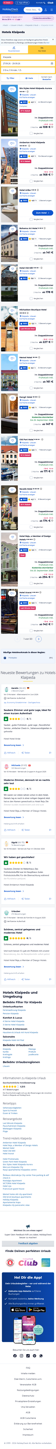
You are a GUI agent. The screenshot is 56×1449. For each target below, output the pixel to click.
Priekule (32, 1051)
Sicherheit (28, 1429)
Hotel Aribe (25, 190)
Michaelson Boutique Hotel (32, 309)
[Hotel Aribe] (9, 204)
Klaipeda (7, 1049)
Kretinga (7, 1057)
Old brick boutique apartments (17, 1197)
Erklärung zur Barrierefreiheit (28, 1423)
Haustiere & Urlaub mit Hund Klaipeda (20, 1032)
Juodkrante (33, 1054)
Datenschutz (28, 1396)
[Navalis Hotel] (9, 507)
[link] (45, 10)
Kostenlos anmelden (42, 18)
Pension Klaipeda (11, 1013)
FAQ (28, 1368)
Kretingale (7, 1054)
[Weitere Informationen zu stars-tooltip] (27, 91)
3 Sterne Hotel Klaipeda (13, 1024)
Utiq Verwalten (28, 1407)
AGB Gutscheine (28, 1418)
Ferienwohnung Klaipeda (14, 1010)
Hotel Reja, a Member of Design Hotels (20, 1145)
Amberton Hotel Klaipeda (32, 142)
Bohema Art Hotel (28, 228)
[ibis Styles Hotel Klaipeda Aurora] (9, 110)
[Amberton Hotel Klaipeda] (9, 161)
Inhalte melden (28, 1373)
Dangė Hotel (25, 397)
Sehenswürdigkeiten (12, 1107)
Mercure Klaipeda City (13, 1167)
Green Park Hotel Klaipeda (15, 1161)
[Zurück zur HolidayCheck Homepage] (10, 9)
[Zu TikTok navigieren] (28, 1356)
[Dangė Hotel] (9, 414)
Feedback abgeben (28, 1243)
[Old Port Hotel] (9, 458)
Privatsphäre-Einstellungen (28, 1401)
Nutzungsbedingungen (28, 1390)
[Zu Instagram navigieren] (21, 1356)
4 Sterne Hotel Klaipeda (13, 1021)
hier (47, 43)
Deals (7, 3)
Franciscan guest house (13, 1188)
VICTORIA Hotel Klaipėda (14, 1183)
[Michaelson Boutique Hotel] (9, 328)
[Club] (17, 19)
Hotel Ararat (25, 592)
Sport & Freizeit (10, 1110)
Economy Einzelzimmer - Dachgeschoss (23, 703)
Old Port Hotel (26, 439)
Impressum (28, 1435)
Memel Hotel (25, 357)
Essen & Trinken (10, 1113)
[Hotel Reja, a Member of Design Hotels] (9, 560)
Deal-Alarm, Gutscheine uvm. (28, 1379)
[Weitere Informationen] (52, 127)
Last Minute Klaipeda (12, 1123)
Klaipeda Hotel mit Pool (13, 1040)
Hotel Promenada (11, 1159)
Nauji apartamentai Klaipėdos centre (20, 1169)
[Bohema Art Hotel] (9, 243)
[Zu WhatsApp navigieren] (41, 1356)
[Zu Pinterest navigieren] (34, 1356)
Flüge (5, 1131)
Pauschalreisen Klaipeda (14, 1126)
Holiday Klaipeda (10, 1199)
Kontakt (39, 3)
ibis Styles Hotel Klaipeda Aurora (35, 88)
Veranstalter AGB (28, 1384)
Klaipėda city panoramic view (16, 1205)
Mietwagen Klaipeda (12, 1128)
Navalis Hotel (25, 489)
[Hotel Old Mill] (9, 283)
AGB (28, 1412)
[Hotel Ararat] (9, 611)
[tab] (14, 49)
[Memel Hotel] (9, 372)
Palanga (32, 1049)
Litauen (6, 1066)
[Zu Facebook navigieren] (15, 1356)
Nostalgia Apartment (12, 1180)
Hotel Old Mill (26, 268)
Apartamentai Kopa (12, 1202)
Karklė (6, 1051)
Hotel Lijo (7, 1186)
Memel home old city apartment (17, 1194)
